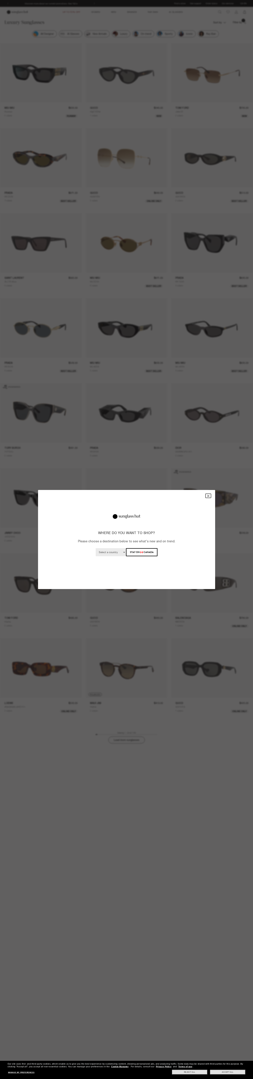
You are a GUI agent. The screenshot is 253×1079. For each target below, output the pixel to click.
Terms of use (185, 1066)
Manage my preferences (21, 1072)
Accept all (228, 1072)
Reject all (189, 1072)
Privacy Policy (163, 1066)
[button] (208, 496)
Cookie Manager (120, 1066)
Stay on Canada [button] (142, 552)
